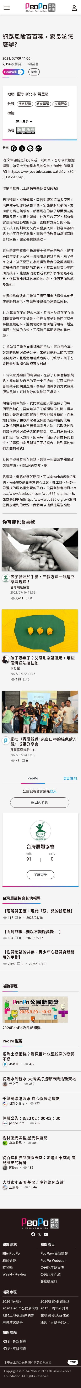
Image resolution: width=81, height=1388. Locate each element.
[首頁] (41, 7)
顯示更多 (22, 121)
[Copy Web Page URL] (39, 148)
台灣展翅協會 (19, 587)
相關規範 (9, 1260)
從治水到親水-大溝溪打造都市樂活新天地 (39, 1078)
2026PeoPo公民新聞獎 (21, 1027)
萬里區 (43, 94)
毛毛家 (14, 1064)
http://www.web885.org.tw (46, 499)
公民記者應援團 (52, 1267)
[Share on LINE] (30, 148)
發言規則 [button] (70, 778)
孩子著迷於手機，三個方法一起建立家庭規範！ (42, 579)
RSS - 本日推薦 (14, 1348)
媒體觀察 (60, 104)
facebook (33, 1234)
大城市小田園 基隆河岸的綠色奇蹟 (33, 1182)
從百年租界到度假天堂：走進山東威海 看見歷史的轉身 (39, 1160)
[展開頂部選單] (74, 8)
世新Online (16, 1103)
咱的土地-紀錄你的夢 (18, 1315)
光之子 (14, 1084)
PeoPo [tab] (32, 778)
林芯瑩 (15, 668)
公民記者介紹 (50, 1274)
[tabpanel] (39, 791)
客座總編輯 (49, 1281)
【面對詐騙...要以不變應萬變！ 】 (32, 931)
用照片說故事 (12, 1322)
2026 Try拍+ (11, 1301)
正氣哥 (14, 1187)
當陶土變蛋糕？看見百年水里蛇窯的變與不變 (38, 1056)
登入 (53, 791)
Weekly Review (14, 1274)
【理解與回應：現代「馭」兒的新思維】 (38, 911)
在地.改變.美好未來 (54, 1315)
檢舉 (34, 72)
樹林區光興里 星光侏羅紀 (25, 1137)
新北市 (30, 94)
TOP (73, 1362)
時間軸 (7, 1267)
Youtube (46, 1234)
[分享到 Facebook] (14, 148)
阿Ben (13, 1167)
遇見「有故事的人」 (55, 1322)
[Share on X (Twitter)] (22, 148)
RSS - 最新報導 (14, 1341)
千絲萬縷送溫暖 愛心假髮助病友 (31, 1098)
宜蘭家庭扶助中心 (23, 750)
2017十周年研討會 (54, 1308)
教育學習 (43, 104)
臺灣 (20, 94)
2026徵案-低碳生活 (55, 1301)
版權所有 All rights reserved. (26, 130)
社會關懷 (24, 104)
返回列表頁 (39, 802)
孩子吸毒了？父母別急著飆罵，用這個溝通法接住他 (42, 660)
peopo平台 (17, 1123)
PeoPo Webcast (52, 1260)
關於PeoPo (11, 1253)
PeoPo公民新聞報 (54, 1253)
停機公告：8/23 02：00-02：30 (31, 1118)
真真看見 (15, 1143)
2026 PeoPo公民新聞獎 (20, 1308)
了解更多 (40, 875)
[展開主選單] (6, 8)
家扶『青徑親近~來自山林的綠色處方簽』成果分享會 (43, 741)
